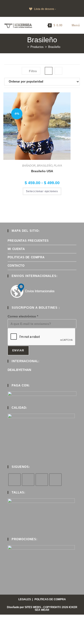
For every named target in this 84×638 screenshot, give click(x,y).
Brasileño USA (42, 171)
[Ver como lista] (58, 71)
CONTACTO (16, 265)
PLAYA (58, 165)
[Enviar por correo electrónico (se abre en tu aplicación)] (51, 14)
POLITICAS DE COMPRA (26, 257)
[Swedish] (33, 3)
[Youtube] (55, 479)
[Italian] (15, 3)
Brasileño (54, 47)
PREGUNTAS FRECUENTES (28, 240)
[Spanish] (29, 3)
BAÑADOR (29, 165)
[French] (11, 3)
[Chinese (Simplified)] (2, 3)
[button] (68, 97)
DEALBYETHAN (19, 370)
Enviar (18, 350)
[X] (14, 479)
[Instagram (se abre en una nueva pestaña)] (41, 14)
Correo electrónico (23, 316)
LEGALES (24, 599)
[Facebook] (28, 479)
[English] (6, 3)
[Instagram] (42, 479)
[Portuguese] (24, 3)
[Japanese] (20, 3)
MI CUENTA (16, 249)
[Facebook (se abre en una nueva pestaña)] (36, 14)
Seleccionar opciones (42, 191)
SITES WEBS (33, 607)
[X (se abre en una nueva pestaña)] (32, 14)
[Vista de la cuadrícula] (48, 71)
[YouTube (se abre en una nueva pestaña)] (46, 14)
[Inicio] (25, 47)
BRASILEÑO (44, 165)
